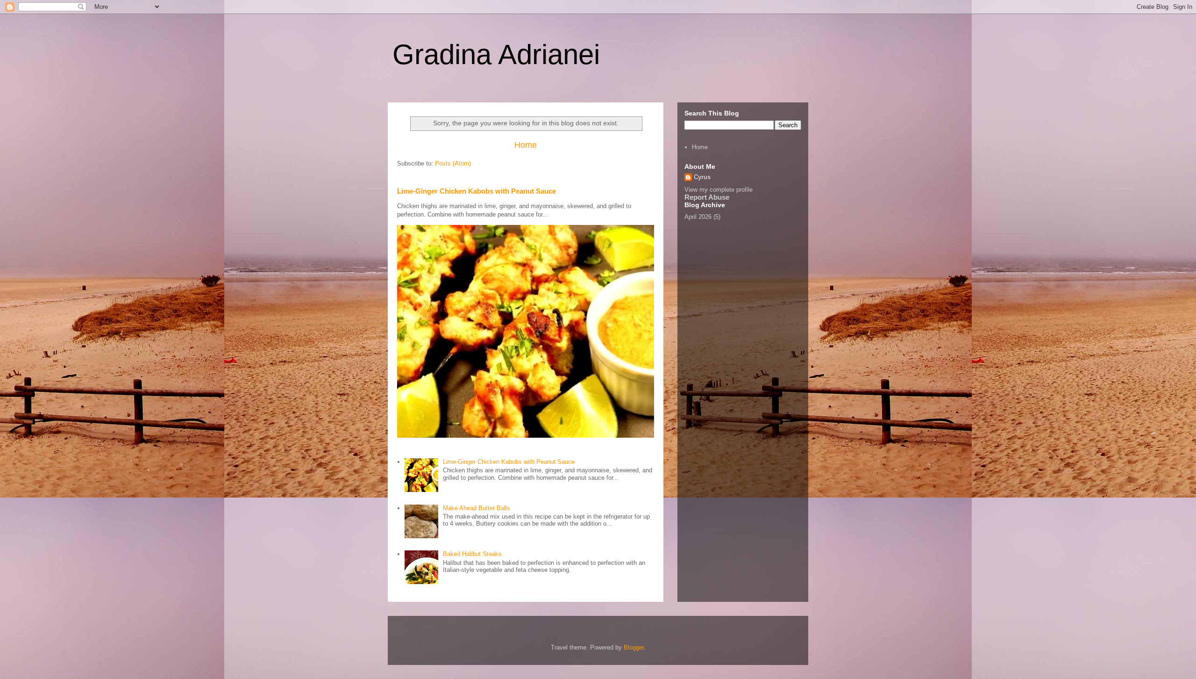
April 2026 (698, 216)
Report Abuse (706, 197)
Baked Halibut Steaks (472, 553)
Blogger (634, 647)
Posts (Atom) (453, 163)
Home (525, 145)
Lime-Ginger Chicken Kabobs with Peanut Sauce (476, 191)
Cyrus (702, 177)
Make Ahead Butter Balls (476, 508)
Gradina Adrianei (496, 54)
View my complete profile (718, 189)
